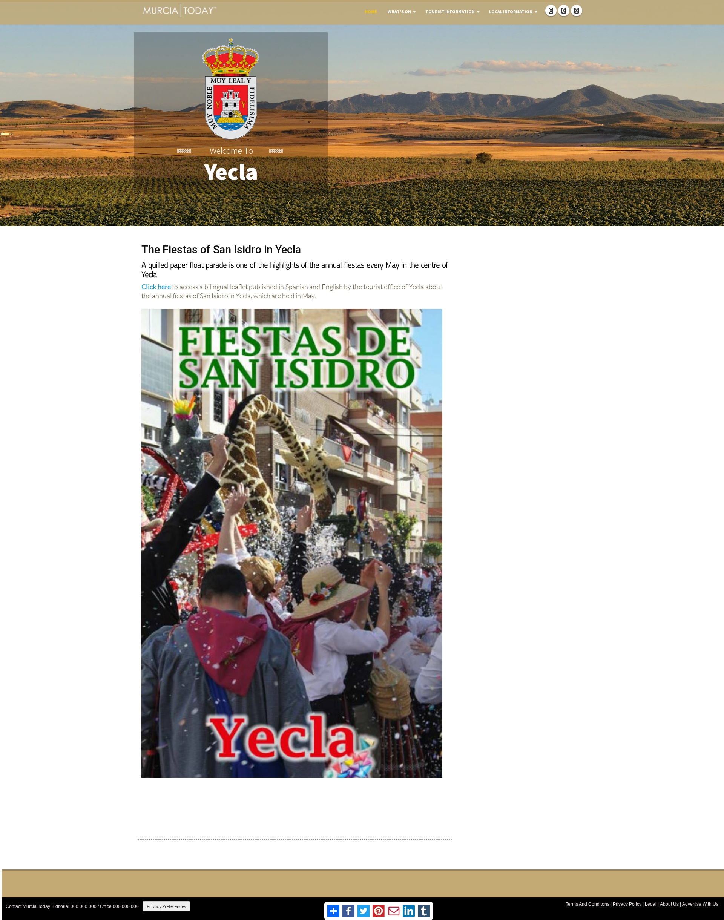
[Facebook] (551, 10)
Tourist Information (450, 11)
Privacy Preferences (166, 906)
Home (371, 11)
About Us (669, 904)
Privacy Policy (627, 904)
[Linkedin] (576, 10)
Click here (156, 286)
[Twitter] (563, 10)
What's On (399, 11)
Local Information (510, 11)
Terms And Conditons (587, 904)
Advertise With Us (700, 904)
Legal (651, 904)
